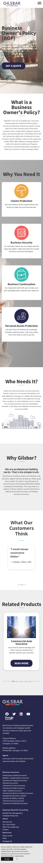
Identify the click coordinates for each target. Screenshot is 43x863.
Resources (7, 832)
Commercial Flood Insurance (14, 788)
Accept (7, 859)
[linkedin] (20, 714)
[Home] (12, 4)
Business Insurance (11, 772)
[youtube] (27, 714)
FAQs (5, 838)
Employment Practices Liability (14, 796)
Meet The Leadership (11, 827)
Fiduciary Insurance (10, 783)
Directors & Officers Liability (13, 798)
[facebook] (6, 714)
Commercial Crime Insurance (14, 785)
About (5, 819)
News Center (7, 836)
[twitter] (13, 714)
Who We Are (7, 822)
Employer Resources (10, 816)
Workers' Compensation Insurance (16, 778)
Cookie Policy (19, 856)
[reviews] (8, 718)
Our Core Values (9, 824)
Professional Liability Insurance (15, 775)
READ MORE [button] (21, 663)
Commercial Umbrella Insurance (15, 803)
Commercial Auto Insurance (21, 642)
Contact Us (7, 841)
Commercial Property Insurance (15, 780)
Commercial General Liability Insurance (18, 793)
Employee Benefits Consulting (15, 810)
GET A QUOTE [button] (13, 65)
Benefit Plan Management (13, 813)
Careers (6, 829)
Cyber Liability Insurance (12, 791)
